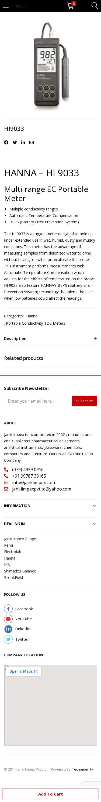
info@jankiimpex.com (33, 482)
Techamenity (82, 769)
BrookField (13, 577)
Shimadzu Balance (20, 571)
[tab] (50, 338)
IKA (7, 564)
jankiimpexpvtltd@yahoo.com (41, 489)
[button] (24, 609)
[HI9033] (6, 142)
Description (15, 338)
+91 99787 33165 (28, 476)
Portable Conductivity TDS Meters (35, 323)
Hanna (31, 315)
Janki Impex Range (20, 538)
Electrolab (12, 551)
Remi (8, 545)
